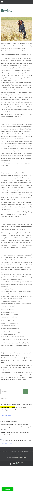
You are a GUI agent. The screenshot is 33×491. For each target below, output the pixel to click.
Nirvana (17, 457)
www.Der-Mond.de (7, 443)
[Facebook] (11, 463)
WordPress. (23, 457)
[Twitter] (14, 463)
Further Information (5, 415)
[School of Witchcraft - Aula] (19, 463)
